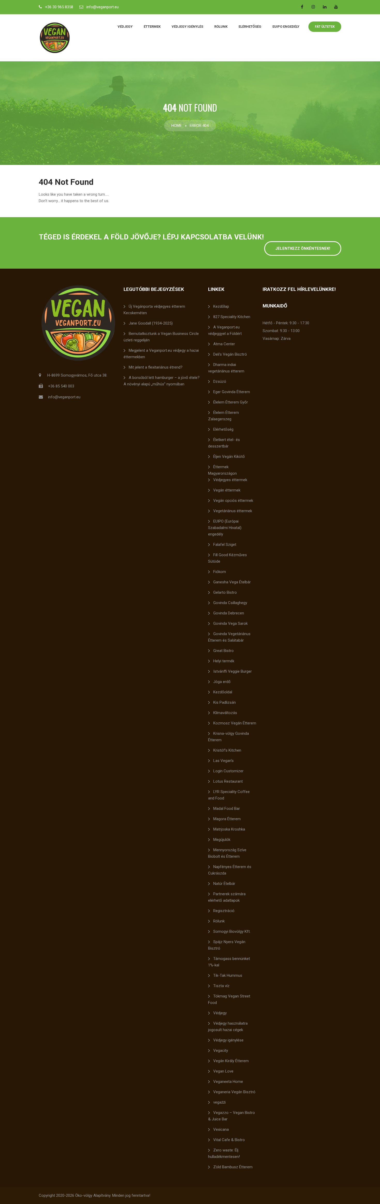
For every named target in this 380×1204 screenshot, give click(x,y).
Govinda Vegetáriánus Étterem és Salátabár (229, 637)
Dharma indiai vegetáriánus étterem (226, 367)
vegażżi (219, 1102)
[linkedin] (324, 6)
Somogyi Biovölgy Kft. (231, 931)
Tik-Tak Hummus (227, 975)
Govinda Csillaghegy (230, 602)
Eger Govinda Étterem (231, 392)
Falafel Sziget (224, 544)
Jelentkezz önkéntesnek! (302, 248)
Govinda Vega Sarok (230, 623)
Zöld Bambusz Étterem (233, 1167)
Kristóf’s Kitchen (227, 750)
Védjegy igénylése (228, 1040)
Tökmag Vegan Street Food (229, 999)
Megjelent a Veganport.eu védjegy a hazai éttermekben (161, 353)
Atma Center (224, 344)
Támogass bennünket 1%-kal (229, 961)
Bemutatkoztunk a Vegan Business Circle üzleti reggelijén (161, 336)
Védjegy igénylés (187, 26)
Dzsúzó (219, 381)
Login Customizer (228, 771)
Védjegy (125, 26)
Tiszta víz (221, 985)
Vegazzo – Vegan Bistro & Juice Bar (231, 1115)
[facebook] (302, 6)
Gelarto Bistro (225, 592)
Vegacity (220, 1050)
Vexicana (221, 1129)
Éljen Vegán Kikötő (229, 456)
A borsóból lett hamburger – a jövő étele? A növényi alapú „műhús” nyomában (162, 380)
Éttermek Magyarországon (222, 470)
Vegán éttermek (226, 490)
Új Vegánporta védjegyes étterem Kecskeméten (154, 309)
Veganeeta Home (228, 1081)
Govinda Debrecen (228, 613)
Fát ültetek (325, 26)
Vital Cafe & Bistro (229, 1139)
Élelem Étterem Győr (230, 402)
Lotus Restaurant (228, 781)
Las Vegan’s (223, 760)
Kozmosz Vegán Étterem (234, 723)
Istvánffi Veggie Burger (232, 671)
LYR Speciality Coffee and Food (229, 795)
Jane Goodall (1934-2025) (151, 323)
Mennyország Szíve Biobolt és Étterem (227, 853)
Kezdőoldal (222, 692)
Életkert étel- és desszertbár (224, 443)
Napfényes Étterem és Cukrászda (229, 870)
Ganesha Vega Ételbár (232, 582)
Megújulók (221, 839)
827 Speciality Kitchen (231, 316)
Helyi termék (223, 661)
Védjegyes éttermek (230, 480)
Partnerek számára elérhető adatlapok (227, 897)
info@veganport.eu (102, 7)
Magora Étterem (227, 819)
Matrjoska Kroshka (229, 829)
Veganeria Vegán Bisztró (234, 1092)
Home (176, 125)
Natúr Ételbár (224, 883)
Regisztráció (223, 910)
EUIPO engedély (285, 26)
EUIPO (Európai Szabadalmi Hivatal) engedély (224, 528)
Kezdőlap (221, 306)
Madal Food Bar (226, 808)
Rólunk (220, 26)
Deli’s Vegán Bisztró (230, 354)
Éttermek (152, 26)
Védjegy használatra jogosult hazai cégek (228, 1026)
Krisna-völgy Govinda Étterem (228, 736)
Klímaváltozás (225, 712)
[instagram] (313, 6)
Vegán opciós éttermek (233, 500)
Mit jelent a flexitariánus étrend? (156, 367)
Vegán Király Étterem (231, 1061)
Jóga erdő (222, 681)
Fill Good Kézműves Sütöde (227, 558)
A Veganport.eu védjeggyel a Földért (225, 330)
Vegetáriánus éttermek (232, 511)
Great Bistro (223, 650)
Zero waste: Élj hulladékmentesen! (224, 1153)
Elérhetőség (250, 26)
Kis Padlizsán (224, 702)
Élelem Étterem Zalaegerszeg (223, 415)
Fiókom (219, 571)
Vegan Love (223, 1071)
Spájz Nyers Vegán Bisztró (226, 945)
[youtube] (336, 6)
